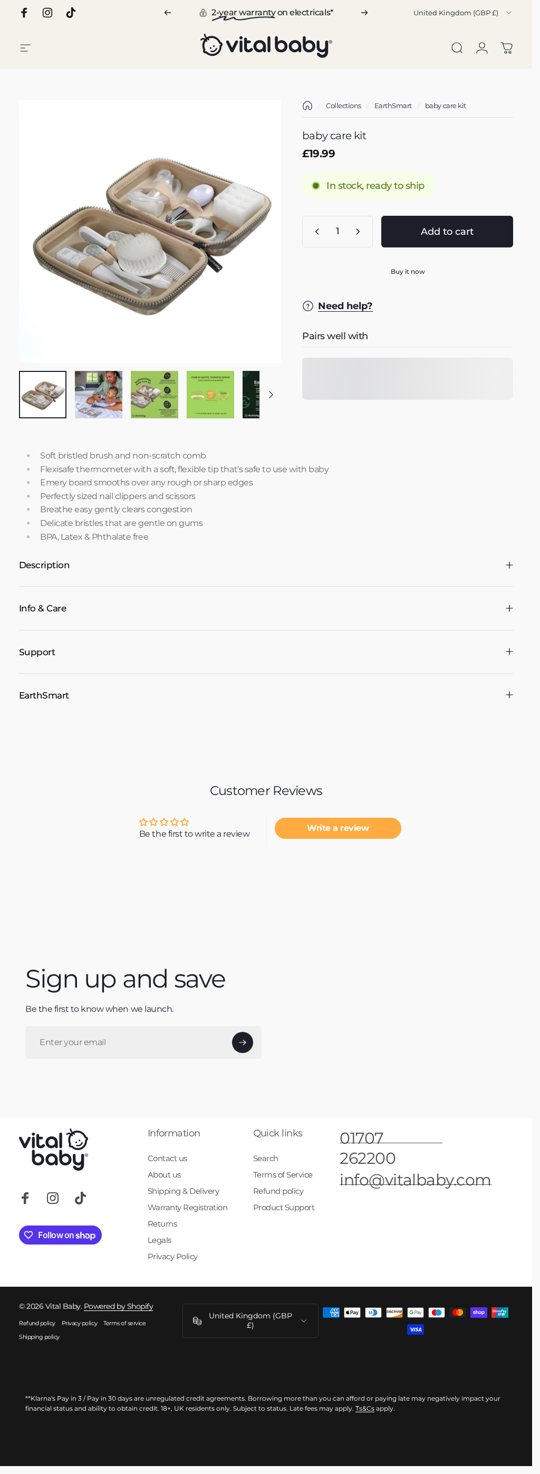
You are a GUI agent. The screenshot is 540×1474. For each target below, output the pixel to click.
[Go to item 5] (266, 394)
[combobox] (463, 12)
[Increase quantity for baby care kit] (360, 231)
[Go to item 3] (154, 394)
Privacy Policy (173, 1256)
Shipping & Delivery (183, 1191)
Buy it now (408, 271)
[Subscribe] (242, 1042)
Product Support (284, 1207)
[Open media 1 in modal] (150, 231)
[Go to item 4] (210, 394)
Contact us (167, 1158)
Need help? (345, 305)
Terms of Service (283, 1175)
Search (265, 1158)
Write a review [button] (338, 827)
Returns (162, 1224)
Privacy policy (79, 1323)
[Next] (364, 12)
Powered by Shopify (118, 1306)
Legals (159, 1240)
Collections (343, 105)
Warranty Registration (188, 1207)
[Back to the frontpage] (307, 105)
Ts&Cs (364, 1408)
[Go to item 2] (98, 394)
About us (164, 1175)
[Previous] (167, 12)
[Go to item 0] (42, 394)
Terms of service (124, 1323)
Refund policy (278, 1191)
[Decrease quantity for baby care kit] (315, 231)
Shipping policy (39, 1337)
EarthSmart (393, 105)
